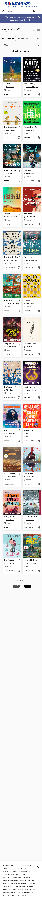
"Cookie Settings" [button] (19, 886)
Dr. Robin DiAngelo (32, 87)
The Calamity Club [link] (11, 257)
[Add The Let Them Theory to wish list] (38, 137)
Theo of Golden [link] (30, 344)
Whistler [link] (7, 84)
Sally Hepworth (30, 217)
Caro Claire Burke (12, 217)
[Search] (3, 11)
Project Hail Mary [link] (11, 171)
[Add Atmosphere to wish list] (19, 441)
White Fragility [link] (29, 84)
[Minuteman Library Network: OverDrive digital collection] (21, 4)
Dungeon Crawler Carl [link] (11, 344)
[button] (34, 31)
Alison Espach (10, 390)
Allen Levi (29, 347)
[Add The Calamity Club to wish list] (19, 267)
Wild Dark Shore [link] (10, 474)
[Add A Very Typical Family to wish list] (19, 527)
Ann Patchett (10, 87)
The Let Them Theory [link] (31, 127)
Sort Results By (8, 38)
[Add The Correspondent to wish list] (19, 137)
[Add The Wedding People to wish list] (19, 397)
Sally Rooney (30, 303)
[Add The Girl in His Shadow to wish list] (38, 484)
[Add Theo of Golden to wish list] (38, 354)
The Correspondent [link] (11, 127)
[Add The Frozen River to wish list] (38, 527)
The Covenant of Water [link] (11, 300)
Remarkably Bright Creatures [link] (31, 560)
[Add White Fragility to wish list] (38, 94)
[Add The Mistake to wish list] (19, 570)
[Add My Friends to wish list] (38, 267)
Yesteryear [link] (8, 214)
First (16, 586)
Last (27, 586)
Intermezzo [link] (28, 300)
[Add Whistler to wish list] (19, 94)
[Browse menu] (38, 11)
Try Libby (9, 17)
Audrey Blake (30, 476)
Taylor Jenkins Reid (12, 433)
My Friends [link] (28, 257)
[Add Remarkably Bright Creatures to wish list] (38, 570)
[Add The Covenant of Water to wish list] (19, 311)
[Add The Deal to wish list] (38, 181)
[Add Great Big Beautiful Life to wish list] (38, 441)
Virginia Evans (10, 130)
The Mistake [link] (9, 560)
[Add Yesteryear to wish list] (19, 224)
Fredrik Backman (31, 260)
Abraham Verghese (12, 303)
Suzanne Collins (31, 390)
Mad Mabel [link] (28, 214)
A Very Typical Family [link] (11, 517)
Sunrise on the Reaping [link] (31, 387)
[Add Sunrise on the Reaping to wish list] (38, 397)
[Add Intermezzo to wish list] (38, 311)
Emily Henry (29, 433)
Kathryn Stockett (11, 260)
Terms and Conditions (11, 868)
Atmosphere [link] (9, 430)
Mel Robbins (30, 130)
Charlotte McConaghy (12, 476)
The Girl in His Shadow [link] (31, 474)
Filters (6, 45)
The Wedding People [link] (11, 387)
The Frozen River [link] (30, 517)
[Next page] (28, 580)
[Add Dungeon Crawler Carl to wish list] (19, 354)
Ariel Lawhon (30, 520)
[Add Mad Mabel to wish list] (38, 224)
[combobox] (16, 11)
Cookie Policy (20, 895)
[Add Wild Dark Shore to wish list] (19, 484)
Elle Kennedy (30, 173)
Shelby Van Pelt (31, 563)
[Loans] (33, 11)
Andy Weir (9, 173)
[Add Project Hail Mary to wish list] (19, 181)
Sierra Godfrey (10, 520)
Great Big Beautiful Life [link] (31, 430)
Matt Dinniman (11, 347)
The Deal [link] (27, 171)
